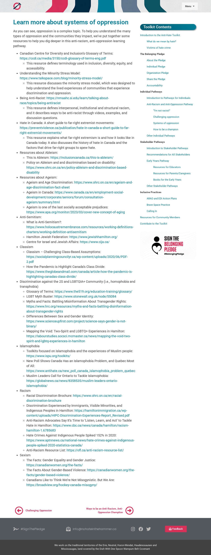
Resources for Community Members (160, 217)
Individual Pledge (156, 66)
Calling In (152, 211)
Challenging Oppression (39, 510)
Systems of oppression (166, 123)
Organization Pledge (158, 72)
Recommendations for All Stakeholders (168, 154)
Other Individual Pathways (161, 135)
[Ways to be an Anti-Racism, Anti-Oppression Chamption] (129, 510)
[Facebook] (141, 529)
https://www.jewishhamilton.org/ (93, 237)
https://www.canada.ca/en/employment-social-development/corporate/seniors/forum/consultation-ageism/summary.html (75, 197)
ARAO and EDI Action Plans (162, 198)
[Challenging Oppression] (19, 510)
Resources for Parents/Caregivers (172, 173)
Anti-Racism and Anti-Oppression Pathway (170, 104)
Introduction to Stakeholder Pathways (167, 148)
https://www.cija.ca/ (94, 242)
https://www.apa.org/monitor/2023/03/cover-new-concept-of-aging (75, 212)
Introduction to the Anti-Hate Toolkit (160, 35)
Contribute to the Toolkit (153, 223)
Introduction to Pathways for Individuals (168, 98)
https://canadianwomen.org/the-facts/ (54, 465)
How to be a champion (165, 129)
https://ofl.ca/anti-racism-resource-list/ (95, 450)
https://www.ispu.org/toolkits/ (48, 356)
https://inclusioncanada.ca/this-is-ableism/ (81, 158)
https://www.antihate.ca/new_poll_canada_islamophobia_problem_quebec (80, 371)
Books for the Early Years (167, 179)
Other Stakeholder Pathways (162, 186)
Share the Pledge (156, 79)
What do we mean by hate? (161, 41)
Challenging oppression (166, 116)
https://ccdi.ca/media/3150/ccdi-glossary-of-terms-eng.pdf (63, 58)
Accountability (155, 85)
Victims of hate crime (159, 47)
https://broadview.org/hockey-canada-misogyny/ (61, 485)
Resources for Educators (167, 167)
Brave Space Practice (158, 204)
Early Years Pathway (158, 160)
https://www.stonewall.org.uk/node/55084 (85, 296)
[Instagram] (133, 529)
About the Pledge (156, 60)
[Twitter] (148, 529)
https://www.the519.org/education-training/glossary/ (93, 291)
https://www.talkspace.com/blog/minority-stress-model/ (61, 78)
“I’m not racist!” (161, 110)
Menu (188, 6)
